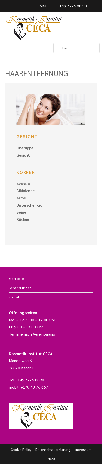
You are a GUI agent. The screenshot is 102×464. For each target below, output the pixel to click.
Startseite (16, 279)
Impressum (82, 449)
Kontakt (15, 297)
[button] (7, 48)
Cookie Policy (21, 449)
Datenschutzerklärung (52, 449)
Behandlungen (20, 288)
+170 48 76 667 (34, 387)
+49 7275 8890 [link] (30, 379)
